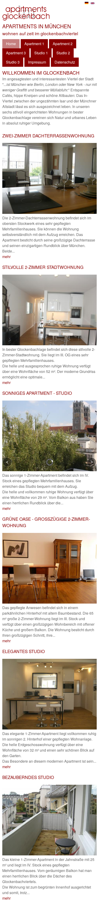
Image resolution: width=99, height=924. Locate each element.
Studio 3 (13, 62)
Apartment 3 (16, 52)
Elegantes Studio (23, 651)
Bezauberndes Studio (28, 777)
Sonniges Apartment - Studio (37, 393)
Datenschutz (65, 62)
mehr (6, 256)
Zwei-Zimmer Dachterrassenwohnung (48, 136)
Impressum (37, 62)
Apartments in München (36, 26)
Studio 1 (41, 52)
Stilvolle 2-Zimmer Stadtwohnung (43, 267)
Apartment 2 (63, 43)
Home (11, 43)
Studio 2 (63, 52)
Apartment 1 (34, 43)
